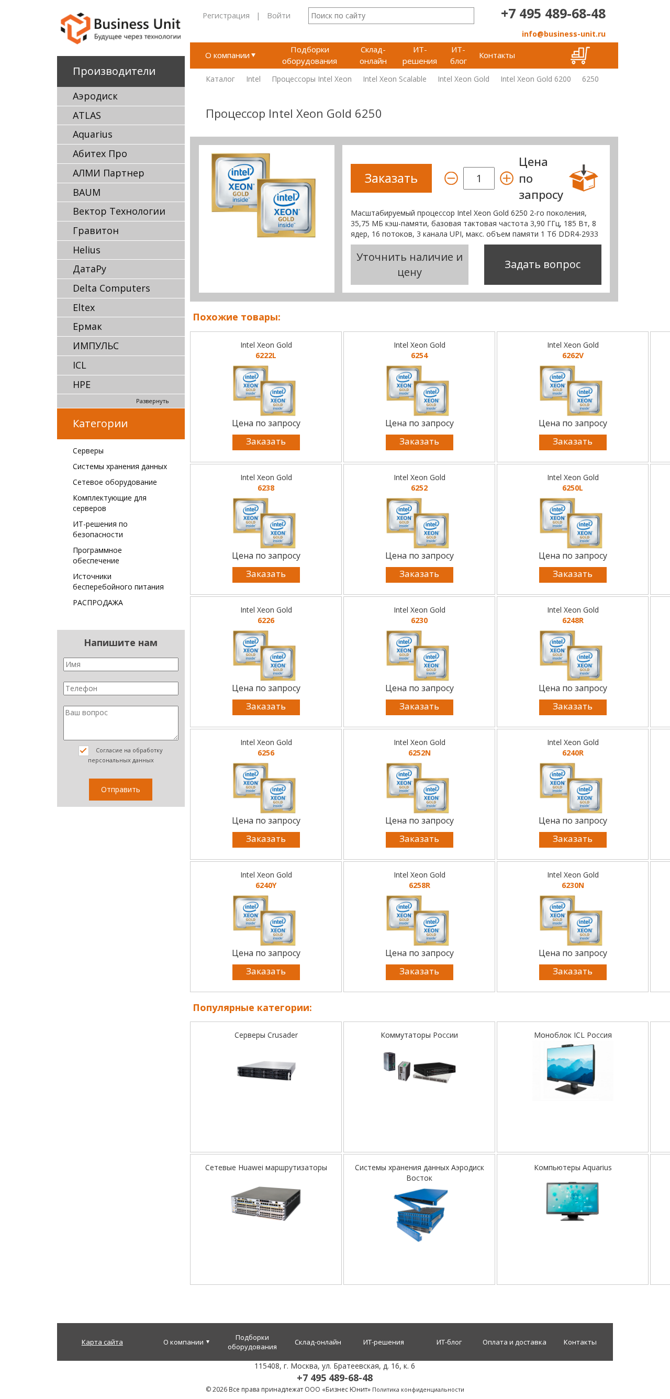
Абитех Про (100, 153)
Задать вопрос (542, 264)
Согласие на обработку (125, 755)
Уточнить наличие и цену (409, 264)
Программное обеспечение (97, 555)
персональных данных (121, 760)
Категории (100, 423)
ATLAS (87, 115)
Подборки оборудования (309, 54)
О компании (227, 55)
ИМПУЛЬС (96, 345)
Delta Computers (111, 288)
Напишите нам (121, 642)
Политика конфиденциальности (418, 1389)
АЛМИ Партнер (108, 172)
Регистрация (226, 15)
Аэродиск (95, 96)
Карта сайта (102, 1342)
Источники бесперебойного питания (118, 581)
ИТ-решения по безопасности (100, 529)
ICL (79, 365)
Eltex (84, 307)
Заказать (266, 441)
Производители (114, 71)
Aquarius (93, 134)
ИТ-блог (458, 54)
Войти (279, 15)
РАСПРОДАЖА (98, 602)
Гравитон (96, 230)
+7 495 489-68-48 (553, 13)
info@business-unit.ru (564, 34)
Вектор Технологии (119, 211)
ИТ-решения (420, 54)
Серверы (88, 451)
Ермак (87, 326)
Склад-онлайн (373, 54)
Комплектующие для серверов (110, 503)
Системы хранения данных (120, 466)
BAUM (86, 192)
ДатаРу (89, 268)
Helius (86, 249)
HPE (82, 384)
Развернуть (152, 401)
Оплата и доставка (514, 1342)
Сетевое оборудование (115, 482)
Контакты (497, 55)
